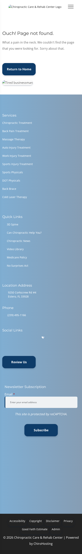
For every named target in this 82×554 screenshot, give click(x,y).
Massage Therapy (13, 139)
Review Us (19, 362)
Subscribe (41, 430)
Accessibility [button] (17, 521)
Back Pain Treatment (15, 131)
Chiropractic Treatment (17, 123)
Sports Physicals (12, 172)
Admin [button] (56, 529)
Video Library (15, 249)
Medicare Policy (17, 257)
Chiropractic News (18, 241)
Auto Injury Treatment (16, 147)
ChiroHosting (43, 544)
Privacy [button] (68, 521)
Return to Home (19, 69)
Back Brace (9, 189)
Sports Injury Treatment (17, 164)
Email (10, 394)
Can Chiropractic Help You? (24, 232)
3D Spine (12, 224)
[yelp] (23, 338)
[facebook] (14, 338)
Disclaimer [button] (52, 521)
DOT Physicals (11, 180)
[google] (4, 338)
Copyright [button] (35, 521)
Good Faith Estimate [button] (34, 529)
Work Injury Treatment (16, 156)
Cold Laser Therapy (14, 197)
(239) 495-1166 (16, 315)
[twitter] (33, 338)
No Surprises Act (17, 265)
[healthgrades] (43, 338)
